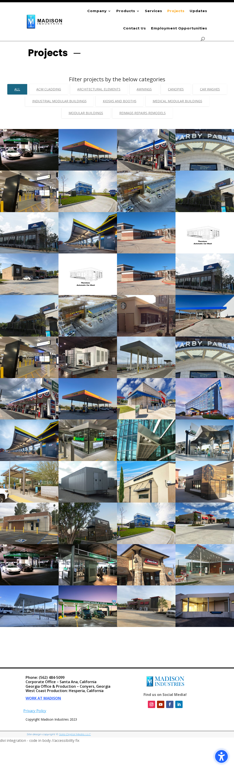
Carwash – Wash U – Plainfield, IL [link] (146, 530)
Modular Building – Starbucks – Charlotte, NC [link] (146, 324)
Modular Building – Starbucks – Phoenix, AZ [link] (204, 488)
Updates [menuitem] (198, 11)
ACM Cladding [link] (48, 89)
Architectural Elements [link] (98, 89)
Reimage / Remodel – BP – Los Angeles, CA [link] (205, 446)
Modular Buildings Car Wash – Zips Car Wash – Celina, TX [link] (146, 241)
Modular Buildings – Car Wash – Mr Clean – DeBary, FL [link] (205, 200)
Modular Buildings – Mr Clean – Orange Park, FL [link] (29, 239)
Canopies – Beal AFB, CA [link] (146, 362)
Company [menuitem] (97, 11)
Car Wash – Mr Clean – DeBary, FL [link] (29, 322)
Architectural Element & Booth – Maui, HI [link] (29, 364)
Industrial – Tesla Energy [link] (88, 362)
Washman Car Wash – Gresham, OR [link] (88, 239)
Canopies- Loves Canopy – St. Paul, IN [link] (88, 156)
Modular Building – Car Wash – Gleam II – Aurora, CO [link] (146, 200)
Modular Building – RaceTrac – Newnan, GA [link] (146, 612)
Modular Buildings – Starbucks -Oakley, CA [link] (88, 530)
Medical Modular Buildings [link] (177, 101)
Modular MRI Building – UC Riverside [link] (29, 530)
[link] (44, 22)
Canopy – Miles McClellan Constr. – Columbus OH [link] (29, 612)
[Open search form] (203, 39)
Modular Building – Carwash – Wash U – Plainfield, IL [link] (88, 200)
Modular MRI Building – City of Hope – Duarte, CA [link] (146, 488)
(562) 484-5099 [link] (51, 677)
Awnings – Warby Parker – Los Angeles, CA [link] (204, 156)
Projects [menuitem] (176, 11)
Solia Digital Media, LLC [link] (75, 734)
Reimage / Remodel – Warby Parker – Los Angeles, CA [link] (205, 366)
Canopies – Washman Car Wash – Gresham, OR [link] (29, 446)
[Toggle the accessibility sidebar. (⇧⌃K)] (221, 756)
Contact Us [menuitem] (134, 28)
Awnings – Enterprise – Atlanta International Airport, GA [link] (29, 158)
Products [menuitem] (125, 11)
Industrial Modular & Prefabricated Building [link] (88, 488)
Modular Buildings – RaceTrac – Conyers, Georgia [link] (146, 573)
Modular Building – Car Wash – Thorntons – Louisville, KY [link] (204, 241)
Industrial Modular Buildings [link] (59, 101)
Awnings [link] (144, 89)
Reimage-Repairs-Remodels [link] (142, 113)
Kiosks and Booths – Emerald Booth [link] (88, 571)
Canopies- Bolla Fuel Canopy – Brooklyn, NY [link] (146, 156)
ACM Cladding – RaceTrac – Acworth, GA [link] (146, 405)
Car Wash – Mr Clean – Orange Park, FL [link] (205, 281)
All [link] (17, 89)
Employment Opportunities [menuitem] (179, 28)
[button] (229, 735)
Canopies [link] (176, 89)
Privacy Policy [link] (34, 710)
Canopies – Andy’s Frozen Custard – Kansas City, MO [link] (205, 571)
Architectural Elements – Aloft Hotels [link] (205, 405)
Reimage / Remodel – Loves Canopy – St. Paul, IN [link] (88, 405)
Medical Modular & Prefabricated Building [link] (29, 488)
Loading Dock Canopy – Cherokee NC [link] (205, 612)
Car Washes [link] (210, 89)
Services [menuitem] (153, 11)
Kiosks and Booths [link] (119, 101)
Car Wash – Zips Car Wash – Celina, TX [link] (146, 281)
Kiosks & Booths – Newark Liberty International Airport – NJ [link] (88, 448)
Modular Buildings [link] (86, 113)
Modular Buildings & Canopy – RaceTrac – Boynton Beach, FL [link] (205, 532)
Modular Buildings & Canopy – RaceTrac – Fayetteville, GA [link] (29, 283)
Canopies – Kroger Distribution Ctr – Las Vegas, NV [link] (205, 324)
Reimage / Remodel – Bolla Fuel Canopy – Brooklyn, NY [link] (29, 407)
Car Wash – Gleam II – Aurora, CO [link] (88, 322)
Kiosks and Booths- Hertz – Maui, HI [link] (29, 198)
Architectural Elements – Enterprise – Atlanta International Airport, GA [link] (29, 575)
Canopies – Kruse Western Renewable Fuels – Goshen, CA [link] (88, 614)
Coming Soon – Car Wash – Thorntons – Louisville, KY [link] (88, 283)
